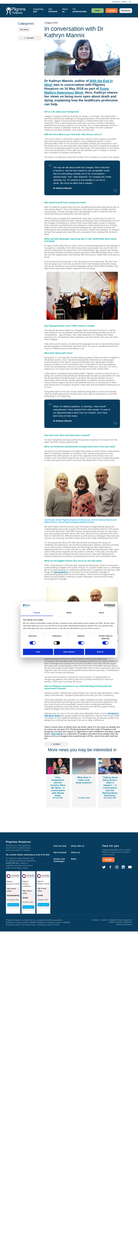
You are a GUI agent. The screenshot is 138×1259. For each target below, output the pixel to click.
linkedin (123, 867)
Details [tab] (69, 613)
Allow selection (69, 652)
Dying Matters (61, 572)
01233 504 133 (12, 863)
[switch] (57, 643)
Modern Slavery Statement (120, 922)
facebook (110, 867)
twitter (104, 867)
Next (114, 294)
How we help (60, 846)
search (130, 2)
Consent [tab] (36, 613)
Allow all (100, 652)
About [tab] (101, 613)
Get (52, 10)
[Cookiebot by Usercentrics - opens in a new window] (105, 605)
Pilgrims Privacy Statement (120, 920)
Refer (97, 11)
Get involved (60, 852)
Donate (111, 11)
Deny (38, 652)
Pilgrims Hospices (15, 10)
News (124, 2)
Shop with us (77, 846)
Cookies (103, 920)
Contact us (116, 2)
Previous (50, 294)
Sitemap (95, 920)
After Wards (57, 733)
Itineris (129, 924)
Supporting (38, 10)
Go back (56, 744)
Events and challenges (59, 860)
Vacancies (125, 11)
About (65, 10)
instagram (117, 867)
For (80, 10)
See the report (12, 904)
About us (75, 852)
